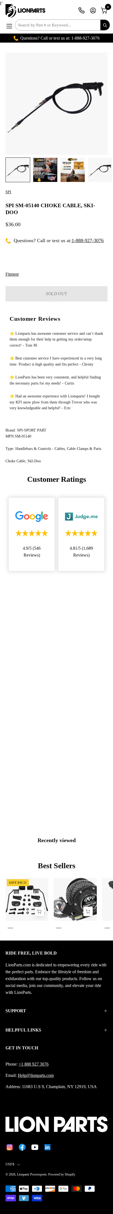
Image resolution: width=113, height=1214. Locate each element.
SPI (8, 192)
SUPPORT (15, 1010)
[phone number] (81, 10)
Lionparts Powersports (32, 1174)
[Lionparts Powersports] (26, 11)
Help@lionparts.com (36, 1075)
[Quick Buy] (88, 911)
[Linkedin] (47, 1147)
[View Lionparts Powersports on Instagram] (9, 1147)
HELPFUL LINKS (23, 1030)
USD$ (9, 1164)
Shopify (70, 1174)
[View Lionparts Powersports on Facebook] (22, 1147)
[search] (105, 25)
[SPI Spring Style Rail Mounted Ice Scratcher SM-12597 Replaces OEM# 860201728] (39, 911)
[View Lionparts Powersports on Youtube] (35, 1147)
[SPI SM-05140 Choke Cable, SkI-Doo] (17, 169)
